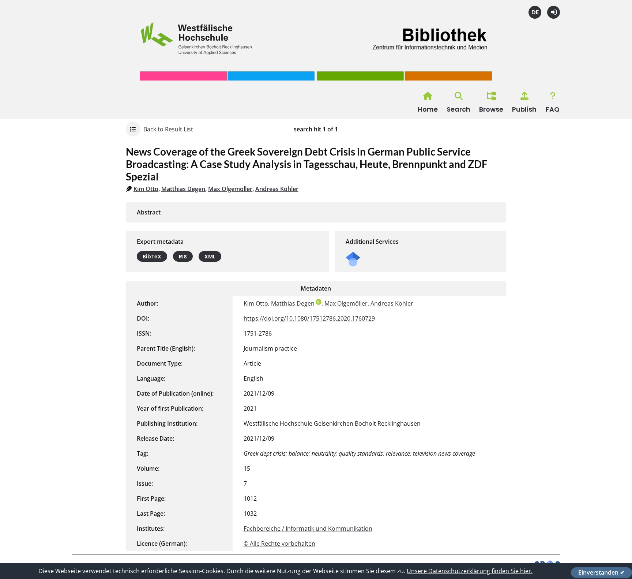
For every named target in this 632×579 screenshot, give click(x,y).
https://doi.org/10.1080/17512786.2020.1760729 (309, 318)
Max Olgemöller (230, 189)
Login (553, 12)
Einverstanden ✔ (601, 572)
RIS (183, 256)
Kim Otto (145, 189)
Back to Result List (168, 129)
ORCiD (318, 302)
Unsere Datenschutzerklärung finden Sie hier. (470, 571)
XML (209, 256)
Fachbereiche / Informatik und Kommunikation (308, 528)
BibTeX (152, 256)
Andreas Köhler (276, 189)
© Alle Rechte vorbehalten (279, 543)
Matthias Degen (183, 189)
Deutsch (534, 12)
